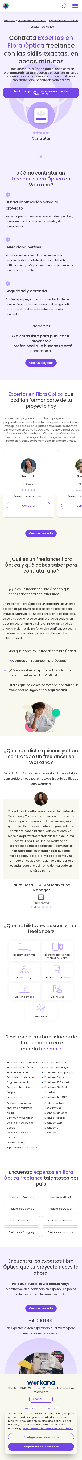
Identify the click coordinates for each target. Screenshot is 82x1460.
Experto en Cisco (54, 1077)
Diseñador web (53, 1122)
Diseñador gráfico (55, 1117)
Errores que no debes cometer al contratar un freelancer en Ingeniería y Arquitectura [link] (43, 687)
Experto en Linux (16, 1097)
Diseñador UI (51, 1127)
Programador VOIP (55, 1062)
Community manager (20, 1117)
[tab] (41, 615)
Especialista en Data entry (22, 1147)
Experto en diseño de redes (22, 1062)
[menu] (75, 5)
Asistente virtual (16, 1142)
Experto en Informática (20, 1067)
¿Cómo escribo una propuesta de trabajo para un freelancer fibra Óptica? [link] (40, 673)
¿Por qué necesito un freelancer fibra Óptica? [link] (43, 651)
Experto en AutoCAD (55, 1097)
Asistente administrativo (21, 1103)
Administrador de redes (20, 1077)
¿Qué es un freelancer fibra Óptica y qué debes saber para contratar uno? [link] (39, 591)
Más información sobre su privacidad (48, 1428)
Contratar (28, 506)
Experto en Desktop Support (60, 1072)
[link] (30, 899)
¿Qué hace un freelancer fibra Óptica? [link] (37, 661)
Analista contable (54, 1103)
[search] (64, 5)
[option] (41, 106)
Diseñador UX (52, 1132)
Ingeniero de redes (17, 1072)
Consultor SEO (52, 1108)
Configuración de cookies (41, 1437)
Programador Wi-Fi (18, 1082)
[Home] (5, 5)
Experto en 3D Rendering (58, 1082)
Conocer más (39, 326)
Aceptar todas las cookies (41, 1446)
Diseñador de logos (55, 1112)
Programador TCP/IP (56, 1067)
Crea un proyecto (41, 363)
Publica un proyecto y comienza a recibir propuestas (41, 92)
